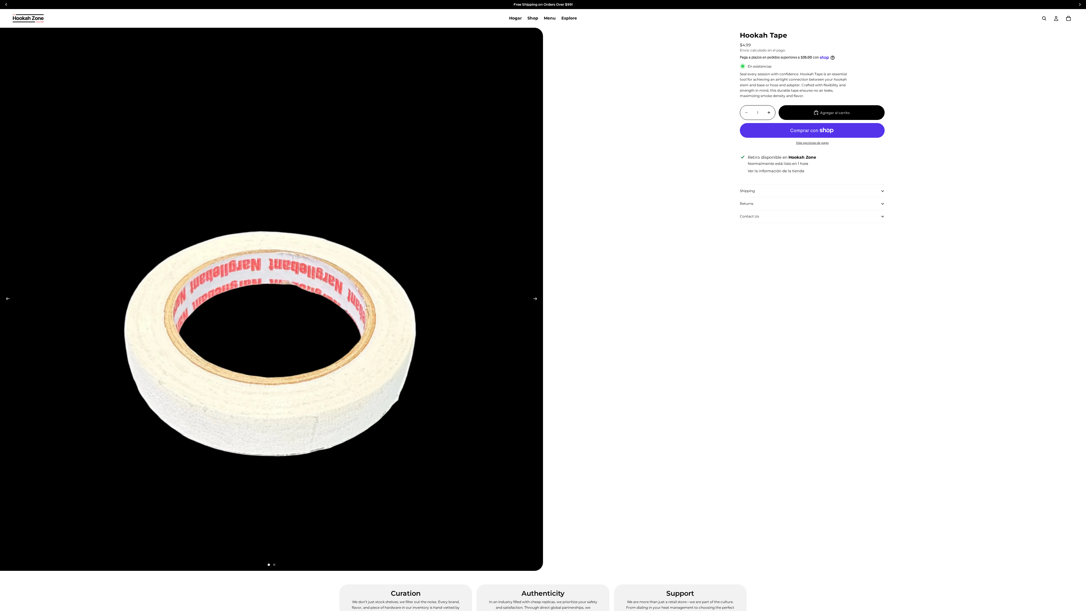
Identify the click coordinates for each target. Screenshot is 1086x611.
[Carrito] (1068, 18)
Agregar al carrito (835, 113)
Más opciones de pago (812, 143)
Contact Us (749, 216)
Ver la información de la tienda (776, 171)
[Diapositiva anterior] (6, 299)
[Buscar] (1044, 18)
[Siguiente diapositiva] (537, 299)
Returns (746, 203)
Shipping (747, 191)
